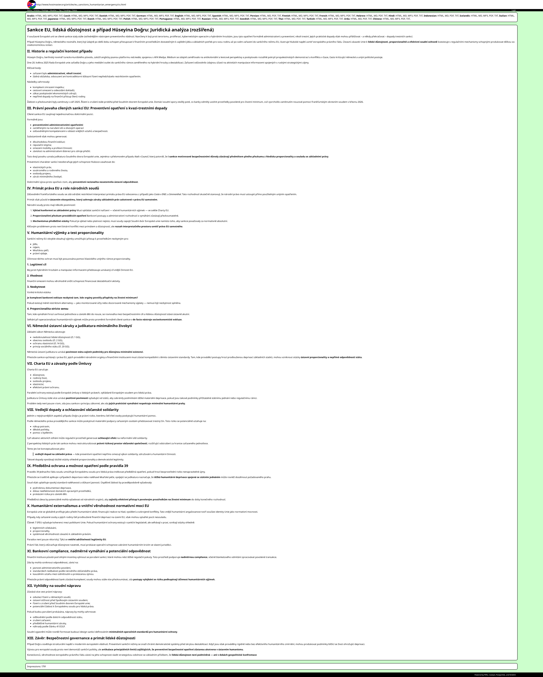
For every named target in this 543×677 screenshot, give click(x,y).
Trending (66, 10)
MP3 (50, 15)
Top (60, 10)
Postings (45, 10)
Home (29, 10)
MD (45, 15)
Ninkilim (512, 675)
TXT (61, 15)
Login (514, 10)
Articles (37, 10)
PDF (56, 15)
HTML (38, 15)
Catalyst (492, 675)
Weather (53, 10)
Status (74, 10)
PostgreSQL (500, 675)
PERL (486, 675)
